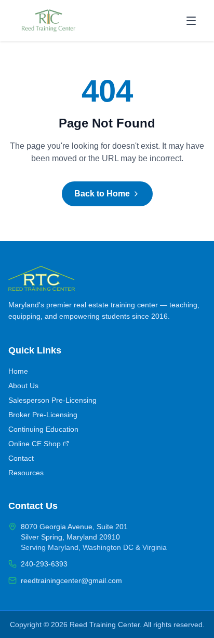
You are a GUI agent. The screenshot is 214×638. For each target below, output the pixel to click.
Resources (26, 473)
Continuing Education (43, 429)
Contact (21, 458)
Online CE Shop (34, 443)
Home (18, 371)
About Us (23, 385)
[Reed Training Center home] (48, 20)
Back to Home (102, 193)
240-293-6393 (44, 564)
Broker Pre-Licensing (42, 414)
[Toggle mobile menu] (191, 20)
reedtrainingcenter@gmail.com (71, 580)
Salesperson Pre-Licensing (52, 400)
